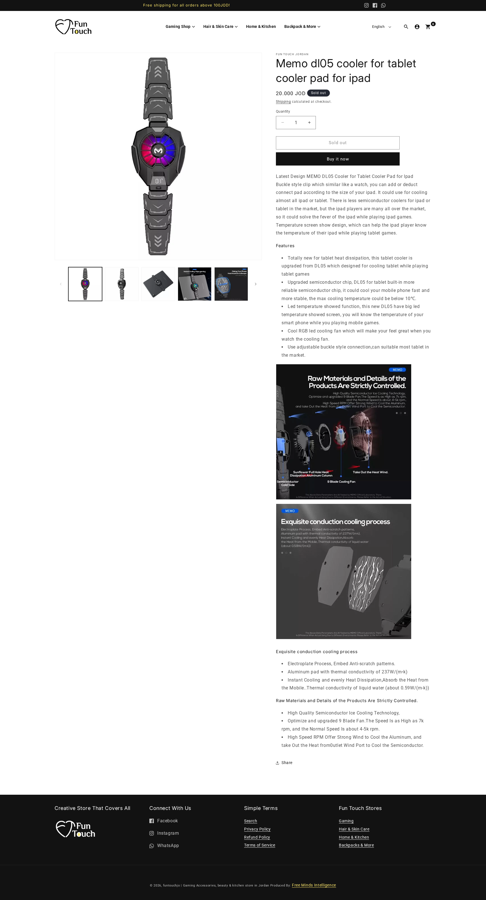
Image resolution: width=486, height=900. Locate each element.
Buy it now (338, 159)
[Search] (406, 26)
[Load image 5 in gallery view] (231, 284)
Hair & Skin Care (354, 829)
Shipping (283, 102)
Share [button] (287, 762)
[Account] (417, 26)
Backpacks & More (356, 845)
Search (250, 821)
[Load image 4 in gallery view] (195, 284)
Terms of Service (259, 845)
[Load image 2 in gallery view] (122, 284)
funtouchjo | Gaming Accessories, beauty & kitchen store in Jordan (216, 885)
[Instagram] (366, 5)
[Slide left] (61, 284)
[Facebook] (375, 5)
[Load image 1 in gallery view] (85, 284)
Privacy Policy (257, 829)
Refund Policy (257, 837)
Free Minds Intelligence (314, 885)
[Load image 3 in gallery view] (158, 284)
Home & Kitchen (354, 837)
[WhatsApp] (383, 5)
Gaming (346, 821)
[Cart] (428, 26)
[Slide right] (255, 284)
